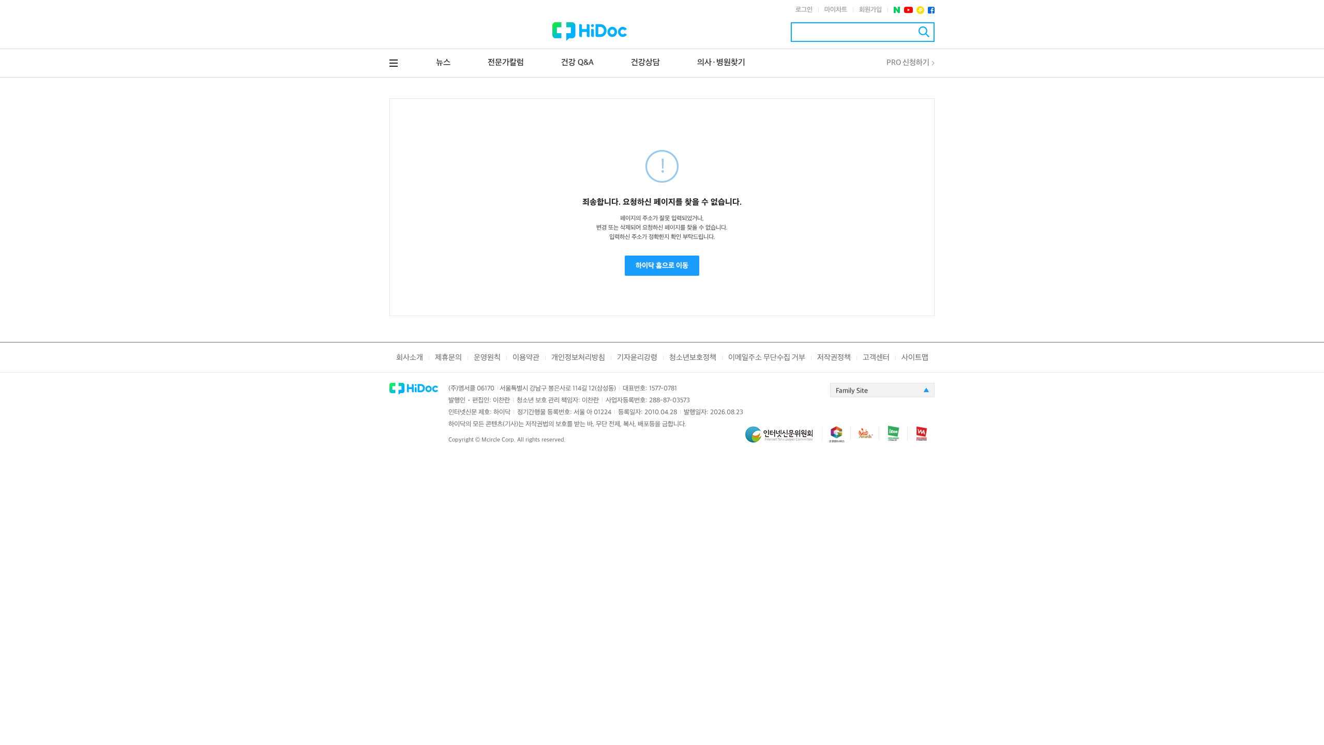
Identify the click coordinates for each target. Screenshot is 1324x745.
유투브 (908, 10)
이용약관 (526, 358)
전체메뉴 (393, 63)
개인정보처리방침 (578, 358)
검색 (924, 31)
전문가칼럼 (506, 63)
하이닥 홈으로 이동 (662, 265)
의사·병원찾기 (721, 63)
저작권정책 (834, 358)
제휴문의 (448, 358)
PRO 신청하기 (907, 63)
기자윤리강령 (637, 358)
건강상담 (645, 63)
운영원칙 (487, 358)
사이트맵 (914, 358)
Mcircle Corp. (499, 440)
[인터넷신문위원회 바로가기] (783, 439)
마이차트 (835, 10)
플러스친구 (920, 10)
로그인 (804, 10)
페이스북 (931, 10)
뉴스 (443, 63)
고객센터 (876, 358)
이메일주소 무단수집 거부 (766, 358)
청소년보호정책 (692, 358)
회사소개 (409, 358)
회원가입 (870, 10)
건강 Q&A (577, 63)
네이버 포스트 (897, 10)
